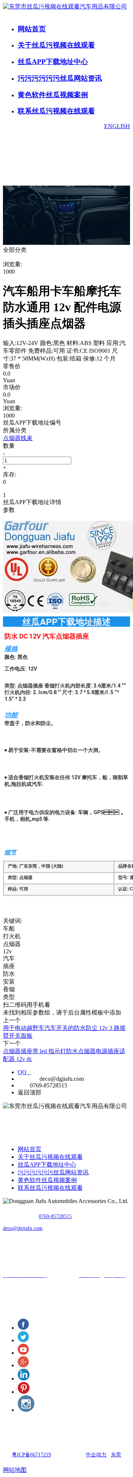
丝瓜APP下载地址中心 (53, 62)
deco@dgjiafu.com (22, 1228)
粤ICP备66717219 (31, 1454)
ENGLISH (117, 126)
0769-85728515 (55, 1216)
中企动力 (96, 1454)
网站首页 (32, 29)
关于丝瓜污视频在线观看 (56, 45)
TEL (23, 1085)
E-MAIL (28, 1079)
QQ (24, 1072)
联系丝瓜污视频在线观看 (56, 111)
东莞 (116, 1454)
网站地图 (15, 1470)
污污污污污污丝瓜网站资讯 (60, 78)
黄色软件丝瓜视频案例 (53, 95)
